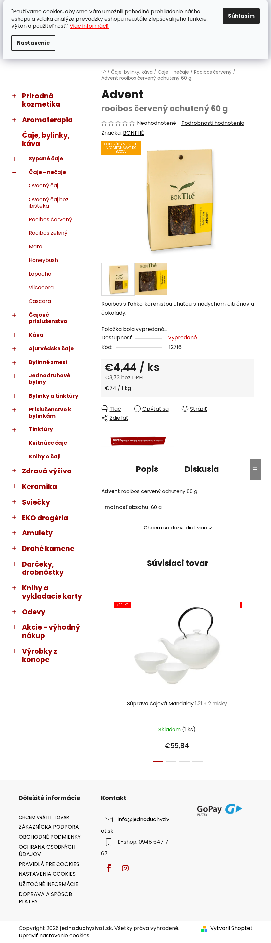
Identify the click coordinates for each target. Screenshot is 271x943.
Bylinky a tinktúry (53, 396)
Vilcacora (41, 287)
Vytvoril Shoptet (231, 928)
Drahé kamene (48, 548)
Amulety (37, 533)
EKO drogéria (45, 517)
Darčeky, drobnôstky (43, 568)
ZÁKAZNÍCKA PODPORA (49, 827)
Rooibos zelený (48, 233)
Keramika (39, 486)
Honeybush (43, 260)
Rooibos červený (50, 219)
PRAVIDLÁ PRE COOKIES (49, 864)
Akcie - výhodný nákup (51, 631)
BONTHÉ (133, 133)
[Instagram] (125, 868)
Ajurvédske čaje (51, 348)
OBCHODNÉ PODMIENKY (50, 837)
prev (106, 679)
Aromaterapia (47, 119)
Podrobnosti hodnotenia (212, 123)
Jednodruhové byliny (49, 379)
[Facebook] (108, 868)
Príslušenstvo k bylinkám (50, 413)
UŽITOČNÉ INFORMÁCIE (48, 884)
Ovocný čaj (43, 185)
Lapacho (40, 274)
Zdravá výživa (47, 471)
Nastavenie (33, 43)
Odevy (33, 612)
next (249, 679)
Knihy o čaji (45, 456)
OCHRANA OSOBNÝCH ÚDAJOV (47, 850)
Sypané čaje (46, 158)
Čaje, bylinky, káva (46, 139)
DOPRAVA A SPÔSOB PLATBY (45, 897)
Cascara (40, 301)
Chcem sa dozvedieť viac (175, 527)
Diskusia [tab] (202, 469)
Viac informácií (89, 26)
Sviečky (36, 502)
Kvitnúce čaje (48, 443)
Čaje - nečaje (47, 172)
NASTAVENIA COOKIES (47, 874)
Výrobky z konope (39, 655)
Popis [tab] (147, 469)
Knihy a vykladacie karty (52, 592)
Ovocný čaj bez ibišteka (49, 203)
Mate (35, 246)
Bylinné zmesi (48, 362)
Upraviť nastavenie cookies (54, 935)
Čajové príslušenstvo (48, 318)
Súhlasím (241, 16)
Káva (36, 335)
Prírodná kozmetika (41, 100)
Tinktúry (41, 429)
